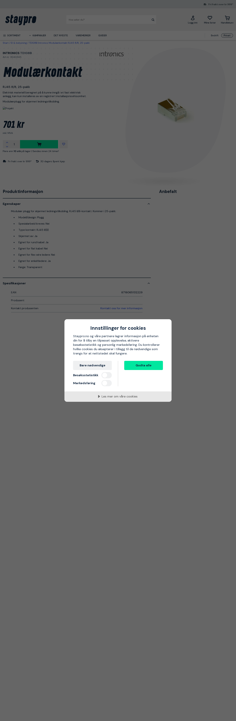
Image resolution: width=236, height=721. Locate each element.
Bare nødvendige (92, 365)
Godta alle (144, 365)
